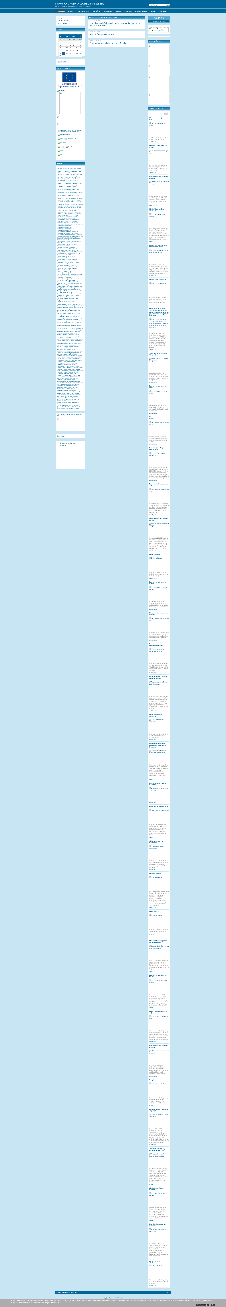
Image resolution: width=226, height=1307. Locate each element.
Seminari (75, 378)
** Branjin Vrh (60, 176)
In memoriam (78, 322)
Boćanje (69, 292)
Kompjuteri (77, 331)
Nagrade (71, 346)
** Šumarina (60, 216)
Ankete (72, 285)
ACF (81, 283)
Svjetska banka (68, 385)
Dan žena (71, 298)
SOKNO (59, 382)
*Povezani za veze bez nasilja (65, 262)
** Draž (74, 179)
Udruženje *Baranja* (62, 390)
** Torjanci (66, 204)
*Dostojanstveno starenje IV (64, 230)
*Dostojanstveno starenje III (64, 228)
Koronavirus (73, 333)
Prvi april (81, 367)
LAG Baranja (60, 337)
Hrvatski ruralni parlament (71, 319)
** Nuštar (70, 195)
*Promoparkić (79, 266)
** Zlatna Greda (61, 212)
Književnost (60, 331)
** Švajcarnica (68, 216)
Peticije (80, 355)
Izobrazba (64, 328)
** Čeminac (77, 212)
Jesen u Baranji (61, 330)
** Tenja (71, 203)
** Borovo (66, 174)
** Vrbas (64, 209)
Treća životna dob (69, 387)
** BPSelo (72, 174)
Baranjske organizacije (74, 289)
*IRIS (58, 242)
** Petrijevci (79, 197)
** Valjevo (65, 206)
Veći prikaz (78, 394)
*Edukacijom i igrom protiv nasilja (66, 234)
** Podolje (79, 198)
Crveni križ (60, 296)
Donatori (69, 304)
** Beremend (73, 171)
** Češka (65, 213)
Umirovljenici (72, 390)
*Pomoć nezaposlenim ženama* (65, 257)
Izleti (79, 327)
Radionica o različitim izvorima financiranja (156, 644)
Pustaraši (59, 369)
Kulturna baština (61, 336)
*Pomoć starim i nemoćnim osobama (67, 259)
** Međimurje (73, 192)
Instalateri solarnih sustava (64, 324)
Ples (72, 357)
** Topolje (59, 204)
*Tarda (71, 271)
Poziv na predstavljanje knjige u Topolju (107, 43)
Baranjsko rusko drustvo (72, 291)
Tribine (77, 387)
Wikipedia (76, 399)
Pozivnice (59, 361)
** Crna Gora (60, 177)
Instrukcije (73, 325)
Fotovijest (71, 312)
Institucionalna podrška (63, 325)
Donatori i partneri (63, 21)
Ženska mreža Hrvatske (67, 408)
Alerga (68, 285)
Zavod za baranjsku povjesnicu (74, 403)
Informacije (60, 322)
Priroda (72, 366)
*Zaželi (70, 281)
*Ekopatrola (79, 234)
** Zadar (76, 209)
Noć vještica (67, 349)
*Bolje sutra (60, 221)
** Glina (81, 182)
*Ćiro (74, 281)
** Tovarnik (72, 204)
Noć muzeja (60, 349)
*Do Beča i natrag (74, 222)
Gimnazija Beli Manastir (63, 315)
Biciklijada (59, 292)
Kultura (77, 334)
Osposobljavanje (70, 355)
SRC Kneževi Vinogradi (76, 382)
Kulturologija (70, 336)
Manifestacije (78, 340)
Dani (72, 296)
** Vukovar (70, 209)
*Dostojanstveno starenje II (64, 227)
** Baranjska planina (75, 168)
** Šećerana (78, 213)
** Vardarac (78, 206)
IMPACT (80, 321)
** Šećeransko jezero (63, 215)
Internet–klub (60, 327)
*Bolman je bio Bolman (70, 221)
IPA (66, 327)
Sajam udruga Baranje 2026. (158, 806)
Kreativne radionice (62, 334)
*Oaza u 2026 (78, 251)
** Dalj (66, 177)
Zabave (64, 400)
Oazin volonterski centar (74, 352)
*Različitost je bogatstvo (70, 268)
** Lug (65, 191)
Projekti (59, 367)
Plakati (68, 357)
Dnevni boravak (72, 303)
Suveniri (77, 384)
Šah (73, 406)
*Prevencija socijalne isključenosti (66, 266)
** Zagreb (59, 210)
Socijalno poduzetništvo (73, 381)
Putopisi (65, 369)
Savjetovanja (68, 378)
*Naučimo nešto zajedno (63, 245)
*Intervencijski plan (76, 241)
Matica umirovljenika (62, 343)
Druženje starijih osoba (77, 306)
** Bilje (59, 173)
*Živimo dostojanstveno (73, 283)
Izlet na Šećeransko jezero (101, 34)
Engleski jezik (73, 307)
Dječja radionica (154, 554)
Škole (76, 406)
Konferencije (66, 333)
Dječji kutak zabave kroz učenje (65, 301)
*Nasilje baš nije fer (72, 244)
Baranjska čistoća (62, 289)
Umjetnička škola (61, 391)
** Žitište (75, 216)
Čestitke (76, 405)
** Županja (60, 218)
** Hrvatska (68, 183)
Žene (58, 408)
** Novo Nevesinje (62, 195)
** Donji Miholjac (61, 179)
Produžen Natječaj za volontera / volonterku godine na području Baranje (114, 24)
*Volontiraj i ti (74, 275)
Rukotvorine (60, 375)
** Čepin (59, 213)
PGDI (58, 357)
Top (166, 1292)
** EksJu (59, 182)
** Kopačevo (67, 189)
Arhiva (60, 18)
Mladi (61, 345)
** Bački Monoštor (68, 170)
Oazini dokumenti (62, 352)
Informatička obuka (69, 322)
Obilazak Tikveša (155, 874)
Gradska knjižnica (62, 318)
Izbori (75, 327)
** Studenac (79, 201)
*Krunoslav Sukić (65, 242)
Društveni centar (77, 304)
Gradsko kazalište (72, 318)
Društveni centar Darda (63, 306)
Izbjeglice (70, 327)
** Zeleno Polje (67, 210)
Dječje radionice (61, 300)
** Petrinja (60, 198)
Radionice (80, 370)
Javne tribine (71, 328)
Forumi (59, 312)
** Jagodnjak (74, 185)
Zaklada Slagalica (62, 402)
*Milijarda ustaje (61, 244)
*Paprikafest (72, 254)
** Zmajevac (70, 212)
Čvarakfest (68, 406)
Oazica (81, 351)
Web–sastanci (61, 399)
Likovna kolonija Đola (63, 339)
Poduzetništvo (78, 357)
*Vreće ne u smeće (70, 280)
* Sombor (75, 269)
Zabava (59, 400)
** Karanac (75, 186)
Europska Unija (71, 309)
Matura (71, 343)
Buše (71, 294)
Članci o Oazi (60, 406)
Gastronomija (78, 312)
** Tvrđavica (79, 204)
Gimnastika (77, 313)
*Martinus (73, 242)
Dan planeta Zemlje (155, 1080)
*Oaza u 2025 (69, 251)
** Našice (59, 194)
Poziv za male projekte (69, 361)
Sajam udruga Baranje (63, 376)
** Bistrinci (64, 173)
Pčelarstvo (78, 369)
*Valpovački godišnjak (76, 274)
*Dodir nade (60, 224)
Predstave (60, 364)
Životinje (77, 408)
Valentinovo (70, 393)
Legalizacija (68, 337)
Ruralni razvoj (68, 375)
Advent (59, 285)
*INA (69, 239)
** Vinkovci (60, 207)
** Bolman (60, 174)
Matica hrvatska (67, 342)
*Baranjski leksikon (75, 219)
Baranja (59, 286)
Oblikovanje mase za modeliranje (156, 842)
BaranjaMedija (61, 288)
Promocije (69, 367)
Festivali (78, 309)
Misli (58, 345)
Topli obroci (60, 387)
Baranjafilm (65, 286)
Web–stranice (69, 399)
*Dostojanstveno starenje (64, 225)
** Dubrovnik (69, 180)
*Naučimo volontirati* (62, 248)
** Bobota (77, 173)
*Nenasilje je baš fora (75, 248)
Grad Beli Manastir (75, 316)
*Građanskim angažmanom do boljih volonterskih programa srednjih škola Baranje (69, 238)
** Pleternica (72, 198)
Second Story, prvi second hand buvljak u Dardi (158, 246)
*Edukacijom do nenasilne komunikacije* (68, 233)
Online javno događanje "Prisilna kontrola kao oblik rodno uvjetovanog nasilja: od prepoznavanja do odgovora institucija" (159, 312)
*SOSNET (60, 271)
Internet (79, 325)
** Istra (63, 185)
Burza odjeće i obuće (63, 294)
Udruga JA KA (66, 388)
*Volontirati (76, 279)
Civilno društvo (69, 295)
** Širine (75, 215)
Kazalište (75, 330)
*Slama (66, 269)
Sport (63, 382)
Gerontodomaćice (68, 313)
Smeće (73, 379)
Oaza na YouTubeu (72, 351)
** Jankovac (60, 186)
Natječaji (76, 346)
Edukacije (59, 307)
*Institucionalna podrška (63, 241)
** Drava (69, 179)
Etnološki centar (61, 309)
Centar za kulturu (78, 294)
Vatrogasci (76, 393)
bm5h (64, 292)
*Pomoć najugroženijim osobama (66, 256)
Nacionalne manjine (62, 346)
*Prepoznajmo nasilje (63, 263)
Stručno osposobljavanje (67, 384)
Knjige (80, 330)
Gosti (67, 316)
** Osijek (59, 197)
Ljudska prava (61, 340)
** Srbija (73, 201)
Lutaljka (71, 340)
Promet (64, 367)
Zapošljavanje (61, 403)
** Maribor (74, 191)
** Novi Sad (75, 194)
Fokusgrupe (73, 310)
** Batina (59, 170)
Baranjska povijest (76, 288)
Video (58, 396)
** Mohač (80, 192)
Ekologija (65, 307)
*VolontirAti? (60, 280)
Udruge (73, 388)
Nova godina (74, 348)
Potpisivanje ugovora (76, 360)
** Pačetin (65, 197)
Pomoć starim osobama (63, 360)
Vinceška (75, 396)
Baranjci (68, 288)
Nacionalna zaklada (69, 345)
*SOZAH (65, 271)
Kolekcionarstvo (68, 331)
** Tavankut (65, 203)
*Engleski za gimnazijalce (64, 236)
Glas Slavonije (61, 316)
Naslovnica (75, 1292)
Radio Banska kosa (62, 370)
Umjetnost (70, 391)
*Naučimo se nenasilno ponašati (66, 247)
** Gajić (76, 182)
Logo (67, 340)
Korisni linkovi (62, 23)
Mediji (79, 343)
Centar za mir (60, 295)
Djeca (76, 298)
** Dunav (75, 180)
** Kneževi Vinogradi (75, 188)
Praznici (68, 363)
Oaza (73, 349)
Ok (213, 1305)
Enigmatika (80, 307)
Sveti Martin (60, 385)
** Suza (59, 203)
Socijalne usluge (61, 381)
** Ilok (58, 185)
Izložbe (59, 328)
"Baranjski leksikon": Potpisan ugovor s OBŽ (157, 1149)
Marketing (59, 342)
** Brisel (67, 176)
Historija (80, 318)
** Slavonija (60, 201)
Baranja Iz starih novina (75, 286)
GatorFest (60, 313)
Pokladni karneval (62, 358)
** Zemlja (74, 210)
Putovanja (71, 369)
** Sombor (67, 201)
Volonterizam (60, 397)
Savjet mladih (60, 378)
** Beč (79, 171)
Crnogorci (76, 295)
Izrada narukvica (154, 911)
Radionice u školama (62, 372)
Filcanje (59, 310)
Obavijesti (59, 354)
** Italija (68, 185)
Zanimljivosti (75, 402)
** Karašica (60, 188)
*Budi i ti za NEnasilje (63, 222)
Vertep (72, 394)
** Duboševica (61, 180)
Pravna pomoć (61, 363)
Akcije (63, 285)
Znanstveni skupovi (67, 405)
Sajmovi (72, 376)
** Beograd (66, 171)
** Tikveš (77, 203)
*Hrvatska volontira (62, 239)
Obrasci (65, 354)
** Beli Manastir (77, 170)
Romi (75, 373)
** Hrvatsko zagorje (77, 183)
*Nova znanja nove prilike (64, 250)
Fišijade (67, 310)
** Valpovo (71, 206)
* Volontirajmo (61, 277)
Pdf (76, 355)
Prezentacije (60, 366)
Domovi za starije (61, 304)
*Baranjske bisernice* (69, 218)
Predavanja (74, 363)
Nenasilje (59, 348)
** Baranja (66, 168)
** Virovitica (67, 207)
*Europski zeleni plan (77, 236)
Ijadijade (75, 321)
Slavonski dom (67, 379)
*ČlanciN (59, 283)
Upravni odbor (77, 391)
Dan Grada (67, 296)
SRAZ (67, 382)
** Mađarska (60, 192)
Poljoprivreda (76, 358)
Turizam (59, 388)
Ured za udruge (61, 393)
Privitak (77, 366)
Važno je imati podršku (63, 394)
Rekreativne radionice (63, 373)
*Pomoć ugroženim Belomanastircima (67, 260)
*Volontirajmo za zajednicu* (64, 279)
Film (63, 310)
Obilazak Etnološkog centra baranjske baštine (158, 941)
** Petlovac (72, 197)
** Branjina (79, 174)
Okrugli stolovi (61, 355)
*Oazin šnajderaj (61, 253)
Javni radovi (79, 328)
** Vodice (79, 207)
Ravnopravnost (73, 372)
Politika (70, 358)
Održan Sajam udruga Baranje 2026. (156, 448)
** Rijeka (72, 200)
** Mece (67, 192)
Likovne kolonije (74, 339)
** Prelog (66, 200)
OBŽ (69, 354)
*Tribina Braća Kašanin (63, 274)
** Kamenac (68, 186)
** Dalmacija (72, 177)
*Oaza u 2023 (75, 250)
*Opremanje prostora (62, 254)
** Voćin (59, 209)
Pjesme (63, 357)
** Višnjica (73, 207)
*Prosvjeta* (60, 268)
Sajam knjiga (76, 375)
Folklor (79, 310)
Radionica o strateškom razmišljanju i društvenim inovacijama (157, 745)
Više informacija (202, 1305)
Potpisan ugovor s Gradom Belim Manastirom (158, 677)
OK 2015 (74, 354)
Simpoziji (59, 379)
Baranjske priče (61, 291)
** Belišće (59, 171)
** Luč (69, 191)
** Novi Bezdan (67, 194)
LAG (81, 336)
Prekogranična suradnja (70, 364)
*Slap (70, 269)
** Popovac (60, 200)
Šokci (80, 406)
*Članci (78, 281)
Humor (70, 321)
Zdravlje (59, 405)
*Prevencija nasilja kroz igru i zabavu (67, 265)
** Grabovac (60, 183)
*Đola (64, 283)
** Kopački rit (75, 189)
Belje (81, 291)
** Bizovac (70, 173)
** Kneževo (60, 189)
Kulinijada (71, 334)
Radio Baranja (72, 370)
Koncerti (59, 333)
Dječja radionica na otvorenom (155, 715)
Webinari (67, 397)
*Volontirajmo (69, 277)
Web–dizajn (74, 397)
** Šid (71, 215)
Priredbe (67, 366)
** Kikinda (66, 188)
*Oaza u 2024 (61, 251)
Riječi (71, 373)
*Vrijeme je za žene (62, 281)
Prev (164, 114)
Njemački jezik (67, 348)
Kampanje (69, 330)
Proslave (75, 367)
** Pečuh (65, 198)
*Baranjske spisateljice (63, 219)
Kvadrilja (77, 336)
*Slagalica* (60, 269)
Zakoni (69, 402)
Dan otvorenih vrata (62, 298)
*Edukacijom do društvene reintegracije (67, 231)
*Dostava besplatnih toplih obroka (74, 224)
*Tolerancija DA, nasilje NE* (64, 273)
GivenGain (73, 315)
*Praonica (77, 262)
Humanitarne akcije (62, 321)
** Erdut (65, 182)
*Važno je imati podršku (63, 275)
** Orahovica (77, 195)
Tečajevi (76, 385)
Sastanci (77, 376)
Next (167, 114)
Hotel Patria (60, 319)
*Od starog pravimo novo (74, 253)
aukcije (77, 285)
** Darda (79, 177)
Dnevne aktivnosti (62, 303)
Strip (58, 384)
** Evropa (70, 182)
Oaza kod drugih (61, 351)
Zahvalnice (70, 400)
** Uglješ (59, 206)
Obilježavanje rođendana (157, 279)
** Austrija (59, 168)
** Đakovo (71, 213)
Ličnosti (81, 339)
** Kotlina (59, 191)
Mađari (75, 343)
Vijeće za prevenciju (66, 396)
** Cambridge (74, 176)
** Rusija (77, 200)
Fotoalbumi (65, 312)
